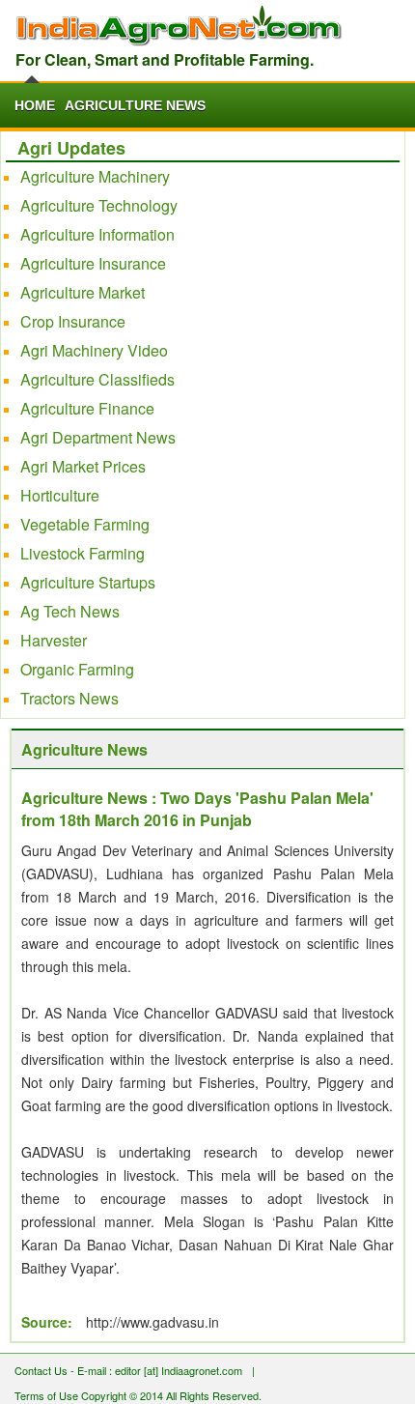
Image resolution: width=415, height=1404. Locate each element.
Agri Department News (98, 437)
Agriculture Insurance (93, 263)
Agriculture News (135, 105)
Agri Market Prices (83, 466)
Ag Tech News (70, 611)
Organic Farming (77, 669)
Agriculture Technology (99, 205)
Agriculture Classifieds (97, 379)
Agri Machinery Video (94, 350)
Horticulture (59, 495)
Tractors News (69, 698)
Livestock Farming (82, 553)
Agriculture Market (82, 292)
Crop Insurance (72, 321)
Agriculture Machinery (95, 176)
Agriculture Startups (87, 582)
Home (34, 105)
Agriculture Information (97, 234)
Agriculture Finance (87, 408)
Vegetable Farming (85, 524)
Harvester (53, 640)
